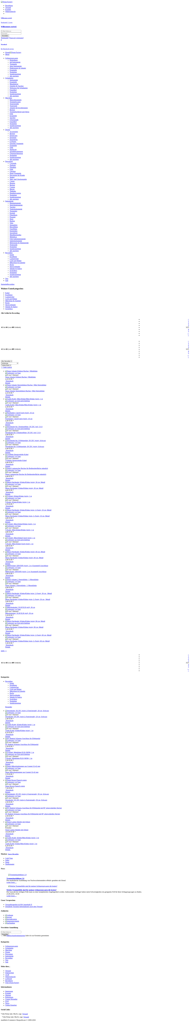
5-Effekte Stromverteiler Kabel (16, 460)
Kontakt (8, 9)
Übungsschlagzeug (16, 153)
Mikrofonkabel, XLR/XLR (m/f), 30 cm (19, 613)
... (188, 333)
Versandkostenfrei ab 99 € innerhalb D (18, 905)
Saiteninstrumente (16, 241)
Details (8, 383)
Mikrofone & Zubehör (17, 263)
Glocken (13, 171)
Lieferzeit (8, 979)
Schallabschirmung (16, 151)
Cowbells (13, 163)
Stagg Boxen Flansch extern (15, 786)
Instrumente (14, 80)
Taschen (12, 118)
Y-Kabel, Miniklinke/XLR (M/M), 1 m (18, 758)
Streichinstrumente (16, 205)
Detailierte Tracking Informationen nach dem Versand (23, 907)
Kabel (12, 255)
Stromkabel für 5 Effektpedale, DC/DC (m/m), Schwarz (24, 446)
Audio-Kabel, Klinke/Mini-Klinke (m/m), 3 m (21, 844)
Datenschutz (9, 973)
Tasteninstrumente (16, 209)
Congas (12, 187)
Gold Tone (9, 858)
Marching (8, 98)
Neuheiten (13, 72)
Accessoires (14, 132)
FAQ (7, 1001)
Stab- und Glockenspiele (18, 179)
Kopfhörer (13, 257)
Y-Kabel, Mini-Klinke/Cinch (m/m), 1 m (19, 544)
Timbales (13, 191)
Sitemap (8, 995)
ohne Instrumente (16, 66)
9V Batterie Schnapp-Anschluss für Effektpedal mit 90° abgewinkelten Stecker (32, 814)
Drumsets (13, 138)
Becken (12, 110)
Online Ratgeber (11, 1005)
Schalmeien (9, 78)
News (7, 1003)
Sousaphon (13, 225)
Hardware (13, 149)
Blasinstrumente (15, 203)
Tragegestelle (14, 104)
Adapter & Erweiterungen (19, 108)
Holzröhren (14, 60)
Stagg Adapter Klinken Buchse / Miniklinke (20, 377)
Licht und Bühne (15, 261)
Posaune (13, 217)
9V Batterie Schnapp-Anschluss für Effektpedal (21, 744)
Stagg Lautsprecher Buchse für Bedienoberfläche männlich (25, 474)
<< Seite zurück (6, 367)
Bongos (12, 183)
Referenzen (9, 997)
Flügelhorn (13, 215)
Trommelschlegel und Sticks (19, 112)
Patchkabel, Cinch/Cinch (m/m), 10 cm (18, 419)
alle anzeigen (14, 76)
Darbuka (13, 165)
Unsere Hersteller (13, 854)
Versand (8, 7)
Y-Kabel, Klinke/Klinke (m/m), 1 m (17, 502)
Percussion (9, 161)
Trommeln (13, 64)
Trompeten (13, 211)
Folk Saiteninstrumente (18, 239)
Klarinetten (13, 231)
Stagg (7, 862)
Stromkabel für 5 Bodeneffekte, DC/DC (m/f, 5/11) (23, 433)
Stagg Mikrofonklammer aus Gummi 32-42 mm (21, 772)
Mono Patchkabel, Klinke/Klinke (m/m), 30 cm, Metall (24, 488)
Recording (9, 253)
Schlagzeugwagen (11, 58)
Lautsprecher (14, 259)
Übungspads (14, 120)
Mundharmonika (15, 235)
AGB (7, 975)
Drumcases (13, 136)
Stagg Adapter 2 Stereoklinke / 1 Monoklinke (21, 585)
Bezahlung (9, 6)
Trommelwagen (15, 102)
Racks (12, 265)
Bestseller (8, 707)
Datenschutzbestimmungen (15, 936)
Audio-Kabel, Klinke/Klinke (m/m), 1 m (19, 730)
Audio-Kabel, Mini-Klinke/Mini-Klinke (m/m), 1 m (23, 405)
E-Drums (13, 142)
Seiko (7, 860)
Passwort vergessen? (16, 38)
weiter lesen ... (11, 882)
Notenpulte (13, 245)
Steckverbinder (15, 267)
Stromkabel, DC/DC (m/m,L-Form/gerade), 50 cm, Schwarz (26, 800)
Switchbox (13, 271)
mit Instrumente (15, 62)
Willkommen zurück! (9, 27)
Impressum (9, 991)
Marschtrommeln (15, 100)
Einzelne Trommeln (16, 143)
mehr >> (4, 651)
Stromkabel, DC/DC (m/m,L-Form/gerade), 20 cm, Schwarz (26, 717)
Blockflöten (14, 227)
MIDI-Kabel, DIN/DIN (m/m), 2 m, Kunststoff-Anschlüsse (25, 572)
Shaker (12, 177)
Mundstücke (14, 84)
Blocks (12, 189)
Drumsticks (14, 140)
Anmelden (5, 36)
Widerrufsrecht (10, 11)
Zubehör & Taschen (17, 86)
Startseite (4, 284)
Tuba (11, 223)
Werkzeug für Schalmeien (19, 88)
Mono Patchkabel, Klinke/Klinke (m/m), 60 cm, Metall (24, 558)
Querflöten (13, 229)
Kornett (12, 213)
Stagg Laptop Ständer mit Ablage (16, 830)
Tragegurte (13, 106)
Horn (11, 219)
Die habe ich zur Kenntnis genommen (26, 936)
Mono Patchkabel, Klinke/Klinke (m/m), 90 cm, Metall (24, 627)
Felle (11, 114)
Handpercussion (15, 193)
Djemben (13, 167)
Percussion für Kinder (17, 175)
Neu (6, 278)
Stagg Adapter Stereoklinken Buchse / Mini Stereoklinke (25, 391)
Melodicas (13, 237)
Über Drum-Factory (12, 983)
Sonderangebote (15, 74)
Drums (7, 130)
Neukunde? (5, 38)
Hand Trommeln (15, 173)
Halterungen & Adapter (18, 68)
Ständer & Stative (16, 269)
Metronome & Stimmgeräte (19, 243)
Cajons (12, 181)
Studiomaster (9, 864)
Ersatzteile (13, 70)
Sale (6, 280)
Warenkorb (9, 381)
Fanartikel (13, 90)
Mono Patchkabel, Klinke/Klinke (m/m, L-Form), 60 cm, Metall (27, 641)
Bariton (12, 221)
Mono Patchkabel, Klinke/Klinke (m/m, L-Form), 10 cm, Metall (27, 516)
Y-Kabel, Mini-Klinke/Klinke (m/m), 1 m (19, 530)
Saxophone (13, 233)
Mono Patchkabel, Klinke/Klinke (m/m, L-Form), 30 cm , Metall (27, 599)
